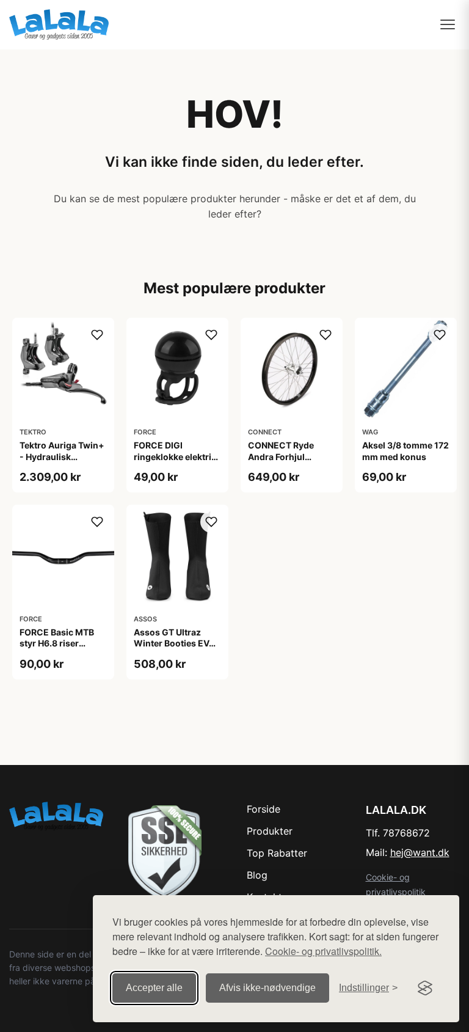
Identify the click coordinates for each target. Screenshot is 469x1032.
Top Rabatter (277, 853)
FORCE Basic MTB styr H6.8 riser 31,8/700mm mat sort (57, 649)
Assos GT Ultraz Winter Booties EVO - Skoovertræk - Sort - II (177, 649)
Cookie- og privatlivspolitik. (323, 951)
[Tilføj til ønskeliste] (97, 335)
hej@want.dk (419, 852)
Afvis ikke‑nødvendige (267, 988)
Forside (263, 809)
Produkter (270, 831)
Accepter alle (154, 988)
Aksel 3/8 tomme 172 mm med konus (405, 450)
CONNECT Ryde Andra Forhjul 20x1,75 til (281, 456)
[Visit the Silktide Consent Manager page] (425, 988)
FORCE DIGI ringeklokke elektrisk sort (177, 456)
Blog (257, 875)
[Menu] (447, 24)
